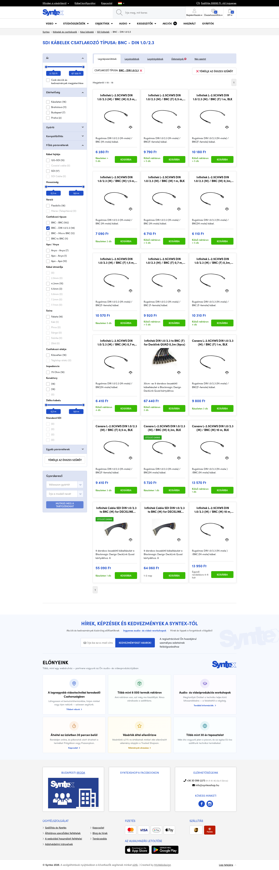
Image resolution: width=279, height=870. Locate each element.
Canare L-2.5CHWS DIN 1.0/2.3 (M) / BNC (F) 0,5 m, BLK (116, 428)
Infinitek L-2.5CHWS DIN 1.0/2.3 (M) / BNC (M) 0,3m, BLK (212, 179)
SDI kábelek (103, 31)
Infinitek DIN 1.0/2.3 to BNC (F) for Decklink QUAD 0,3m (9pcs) (164, 342)
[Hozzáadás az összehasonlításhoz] (130, 127)
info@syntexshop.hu (207, 785)
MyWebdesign (162, 865)
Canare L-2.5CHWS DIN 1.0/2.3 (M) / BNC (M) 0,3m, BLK (164, 428)
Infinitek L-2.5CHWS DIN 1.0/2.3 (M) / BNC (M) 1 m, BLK (164, 179)
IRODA (81, 772)
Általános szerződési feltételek (63, 833)
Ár (47, 58)
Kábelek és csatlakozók (65, 31)
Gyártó (50, 127)
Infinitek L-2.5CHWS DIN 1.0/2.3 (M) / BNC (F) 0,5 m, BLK (164, 97)
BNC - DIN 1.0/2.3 (129, 70)
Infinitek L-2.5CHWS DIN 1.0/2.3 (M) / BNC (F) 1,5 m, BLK (116, 261)
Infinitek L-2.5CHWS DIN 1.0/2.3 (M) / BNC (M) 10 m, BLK (212, 510)
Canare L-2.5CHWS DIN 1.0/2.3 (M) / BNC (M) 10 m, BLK (212, 428)
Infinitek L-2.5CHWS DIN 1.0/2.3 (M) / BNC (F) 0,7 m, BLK (164, 261)
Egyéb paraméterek (58, 449)
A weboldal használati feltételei (63, 838)
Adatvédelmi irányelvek (59, 844)
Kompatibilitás (54, 136)
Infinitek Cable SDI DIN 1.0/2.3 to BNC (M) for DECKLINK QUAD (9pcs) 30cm (116, 510)
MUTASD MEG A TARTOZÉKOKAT (65, 505)
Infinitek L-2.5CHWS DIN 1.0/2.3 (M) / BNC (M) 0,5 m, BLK (116, 97)
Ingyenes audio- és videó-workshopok (144, 630)
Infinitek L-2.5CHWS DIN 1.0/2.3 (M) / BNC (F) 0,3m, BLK (213, 261)
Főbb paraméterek (57, 145)
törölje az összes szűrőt (65, 460)
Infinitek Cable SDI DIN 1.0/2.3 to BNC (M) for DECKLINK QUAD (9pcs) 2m (164, 510)
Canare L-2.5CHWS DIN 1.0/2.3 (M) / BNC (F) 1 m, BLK (212, 342)
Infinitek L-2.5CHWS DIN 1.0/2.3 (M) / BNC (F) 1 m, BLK (212, 97)
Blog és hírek (100, 833)
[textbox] (59, 484)
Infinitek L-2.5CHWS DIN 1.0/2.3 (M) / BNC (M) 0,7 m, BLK (116, 342)
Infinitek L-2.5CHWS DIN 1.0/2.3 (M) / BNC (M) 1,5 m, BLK (116, 179)
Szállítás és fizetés (55, 827)
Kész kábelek (87, 31)
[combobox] (64, 484)
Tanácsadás (100, 838)
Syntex (46, 31)
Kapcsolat (106, 3)
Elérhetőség (53, 92)
